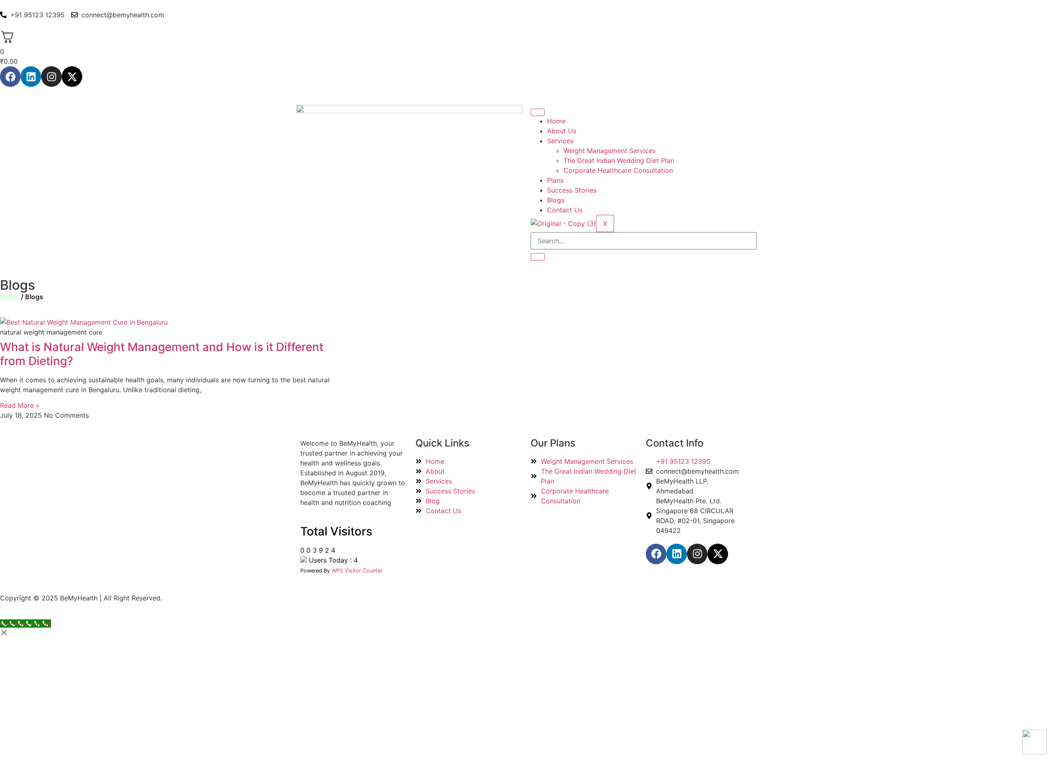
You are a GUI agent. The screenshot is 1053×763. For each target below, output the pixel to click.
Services (560, 141)
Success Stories (571, 190)
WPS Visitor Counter (357, 571)
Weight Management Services (610, 151)
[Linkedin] (31, 76)
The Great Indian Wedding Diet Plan (619, 160)
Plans (555, 180)
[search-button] (538, 257)
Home (556, 121)
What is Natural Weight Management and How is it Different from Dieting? (161, 354)
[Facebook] (10, 76)
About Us (561, 131)
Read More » (19, 405)
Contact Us (564, 210)
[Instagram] (51, 76)
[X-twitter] (72, 76)
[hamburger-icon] (538, 112)
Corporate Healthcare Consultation (618, 170)
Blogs (555, 200)
